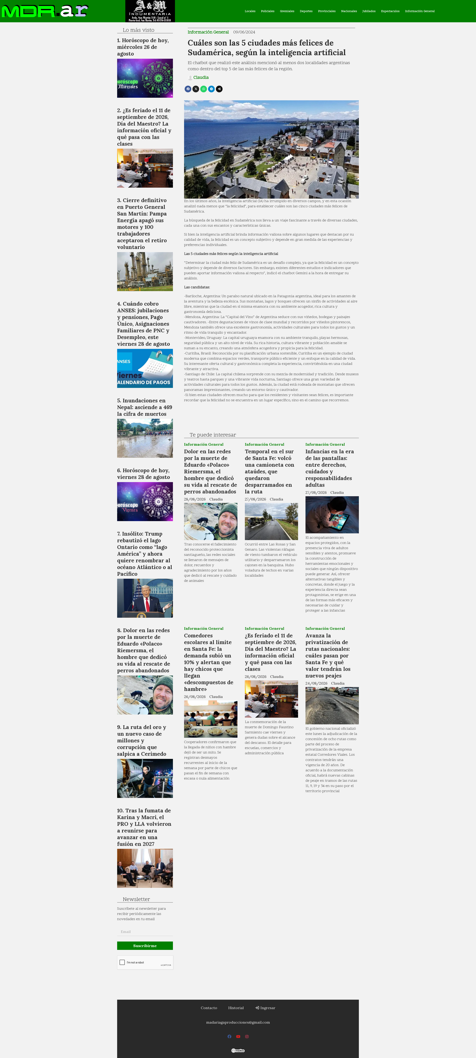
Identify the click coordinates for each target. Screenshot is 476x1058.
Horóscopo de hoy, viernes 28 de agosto (143, 473)
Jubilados (369, 11)
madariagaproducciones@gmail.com (238, 1022)
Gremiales (287, 11)
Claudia (201, 77)
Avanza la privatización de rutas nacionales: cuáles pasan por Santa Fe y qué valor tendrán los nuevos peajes (327, 655)
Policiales (267, 11)
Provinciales (327, 11)
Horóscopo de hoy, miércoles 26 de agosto (143, 47)
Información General (420, 11)
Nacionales (349, 11)
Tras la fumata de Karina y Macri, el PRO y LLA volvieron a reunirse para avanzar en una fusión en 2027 (144, 827)
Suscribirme (145, 945)
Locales (250, 11)
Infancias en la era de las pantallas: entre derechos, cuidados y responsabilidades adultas (329, 468)
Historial (236, 1007)
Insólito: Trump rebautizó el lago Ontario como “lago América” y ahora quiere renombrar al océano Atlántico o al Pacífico (144, 553)
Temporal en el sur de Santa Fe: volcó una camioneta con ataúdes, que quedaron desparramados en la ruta (269, 471)
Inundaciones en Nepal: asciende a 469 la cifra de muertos (144, 407)
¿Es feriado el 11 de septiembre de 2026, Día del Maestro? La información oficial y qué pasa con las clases (270, 652)
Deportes (306, 11)
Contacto (209, 1007)
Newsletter (136, 899)
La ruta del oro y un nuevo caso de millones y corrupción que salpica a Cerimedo (141, 740)
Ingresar (267, 1007)
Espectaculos (390, 11)
